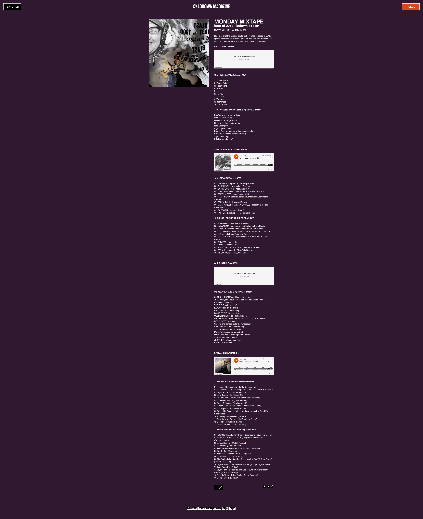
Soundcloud (234, 508)
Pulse (411, 6)
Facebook (264, 486)
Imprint (217, 508)
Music (217, 29)
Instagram (227, 508)
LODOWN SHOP (205, 508)
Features (12, 6)
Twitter (268, 486)
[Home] (211, 6)
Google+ (272, 486)
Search (193, 508)
